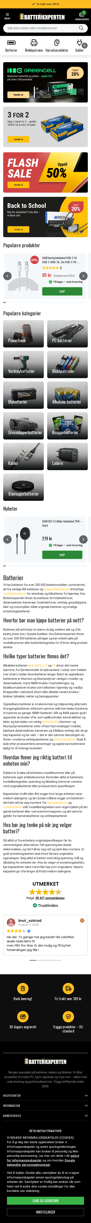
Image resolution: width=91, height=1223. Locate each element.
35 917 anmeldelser (50, 898)
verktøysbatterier (14, 593)
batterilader (49, 721)
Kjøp (62, 291)
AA (31, 665)
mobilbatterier (12, 807)
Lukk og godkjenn (45, 1200)
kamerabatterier (64, 739)
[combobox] (45, 28)
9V (54, 665)
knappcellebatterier (57, 589)
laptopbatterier (57, 802)
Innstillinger (45, 1212)
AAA (38, 665)
